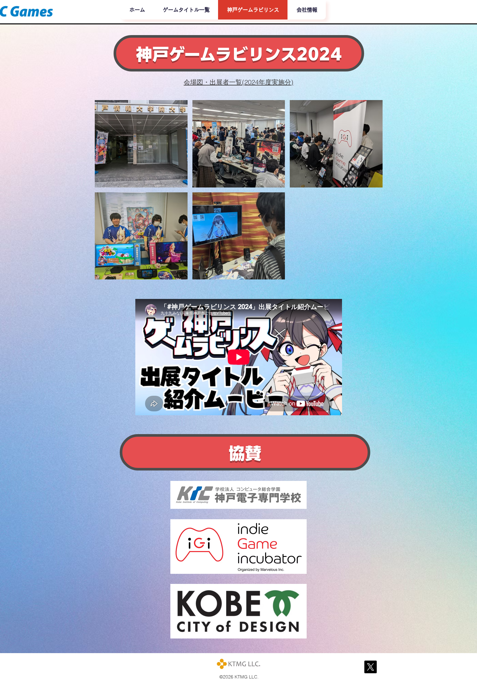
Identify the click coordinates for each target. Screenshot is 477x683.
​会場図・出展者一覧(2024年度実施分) (238, 82)
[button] (141, 143)
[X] (370, 667)
